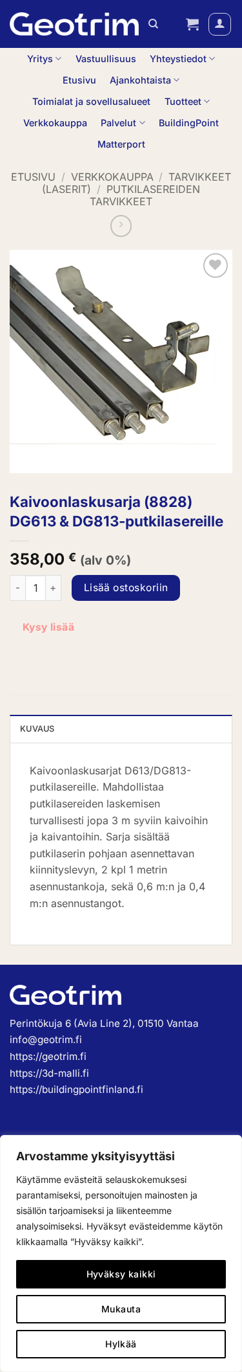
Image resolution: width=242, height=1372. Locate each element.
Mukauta (121, 1308)
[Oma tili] (219, 24)
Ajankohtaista (140, 79)
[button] (192, 24)
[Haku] (153, 24)
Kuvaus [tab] (37, 729)
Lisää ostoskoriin (126, 587)
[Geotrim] (74, 24)
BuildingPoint (189, 122)
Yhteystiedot (178, 58)
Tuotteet (183, 101)
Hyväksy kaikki (121, 1273)
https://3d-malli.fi (49, 1073)
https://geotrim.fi (48, 1056)
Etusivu (79, 79)
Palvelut (118, 122)
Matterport (121, 144)
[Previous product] (121, 226)
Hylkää (121, 1343)
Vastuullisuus (106, 58)
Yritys (40, 58)
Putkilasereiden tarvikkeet (145, 195)
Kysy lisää (49, 627)
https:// (26, 1089)
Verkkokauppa (55, 122)
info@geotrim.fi (46, 1039)
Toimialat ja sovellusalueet (91, 101)
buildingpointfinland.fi (92, 1089)
